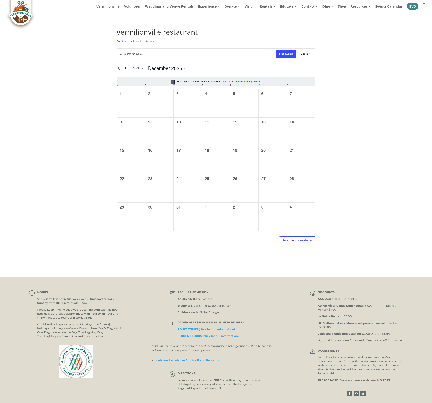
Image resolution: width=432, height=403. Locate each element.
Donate (230, 7)
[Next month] (125, 68)
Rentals (266, 7)
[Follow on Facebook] (349, 393)
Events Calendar (388, 7)
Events (120, 41)
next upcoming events (248, 81)
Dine (326, 7)
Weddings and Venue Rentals (169, 7)
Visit (248, 7)
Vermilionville (108, 7)
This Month (138, 68)
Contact (308, 7)
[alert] (216, 81)
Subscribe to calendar (295, 240)
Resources (359, 7)
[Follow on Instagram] (363, 393)
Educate (287, 7)
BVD (412, 6)
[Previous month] (119, 68)
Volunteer (132, 7)
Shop (342, 7)
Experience (207, 7)
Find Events (286, 53)
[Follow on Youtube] (356, 393)
